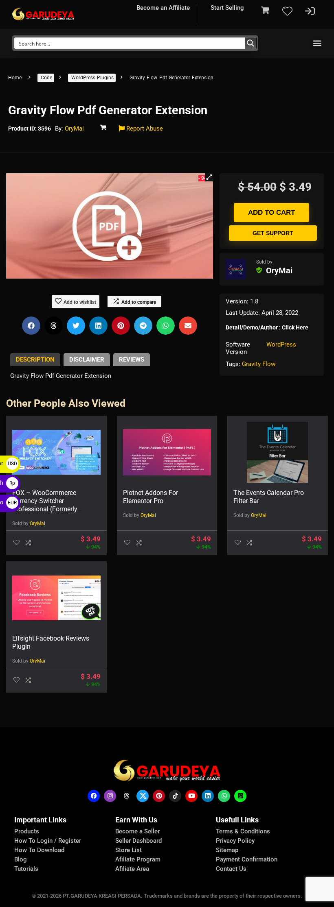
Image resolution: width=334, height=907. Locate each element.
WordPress (281, 344)
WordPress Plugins (92, 78)
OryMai (74, 128)
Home (15, 78)
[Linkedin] (208, 796)
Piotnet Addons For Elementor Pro (150, 497)
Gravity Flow (258, 364)
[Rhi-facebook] (94, 796)
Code (46, 78)
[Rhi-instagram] (110, 796)
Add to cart (271, 212)
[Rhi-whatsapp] (224, 796)
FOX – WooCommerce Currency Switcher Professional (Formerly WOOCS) (44, 505)
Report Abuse (144, 128)
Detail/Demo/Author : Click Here (267, 327)
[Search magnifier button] (250, 43)
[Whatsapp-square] (240, 796)
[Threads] (126, 796)
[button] (317, 43)
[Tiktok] (175, 796)
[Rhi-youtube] (191, 796)
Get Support (273, 233)
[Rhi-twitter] (142, 796)
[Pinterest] (159, 796)
